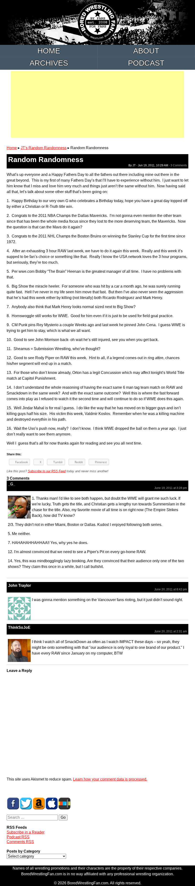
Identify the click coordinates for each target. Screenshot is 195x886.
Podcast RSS (18, 837)
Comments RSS (20, 842)
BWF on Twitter (26, 803)
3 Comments (179, 165)
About (146, 51)
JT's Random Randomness (44, 148)
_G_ (11, 484)
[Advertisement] (97, 104)
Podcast (146, 63)
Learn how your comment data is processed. (110, 779)
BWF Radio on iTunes (52, 803)
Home (48, 51)
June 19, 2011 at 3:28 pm (170, 488)
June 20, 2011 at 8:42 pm (170, 589)
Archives (48, 63)
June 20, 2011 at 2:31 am (170, 631)
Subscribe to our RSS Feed (47, 471)
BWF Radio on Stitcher (64, 803)
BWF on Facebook (13, 803)
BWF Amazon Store (39, 803)
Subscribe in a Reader (25, 832)
